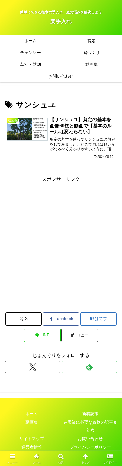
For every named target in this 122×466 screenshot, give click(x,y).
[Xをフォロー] (32, 367)
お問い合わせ (90, 438)
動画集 (31, 422)
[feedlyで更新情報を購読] (89, 367)
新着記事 (90, 413)
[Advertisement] (61, 245)
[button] (79, 335)
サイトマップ (31, 438)
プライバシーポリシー (90, 447)
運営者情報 (31, 447)
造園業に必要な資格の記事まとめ (90, 426)
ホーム (31, 413)
